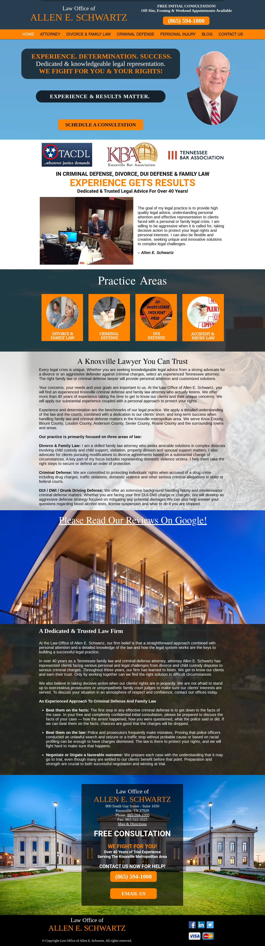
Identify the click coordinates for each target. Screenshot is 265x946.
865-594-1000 (138, 815)
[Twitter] (210, 924)
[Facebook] (192, 924)
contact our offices (190, 692)
